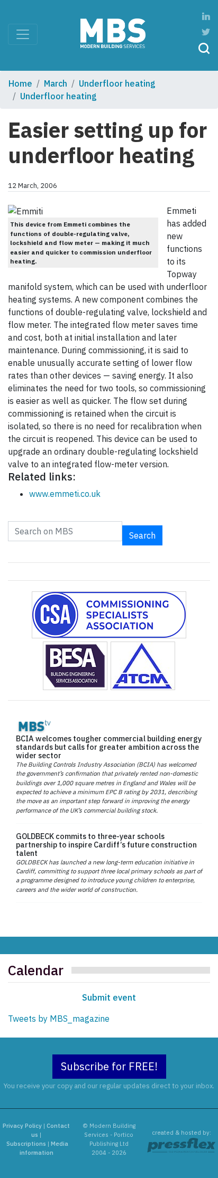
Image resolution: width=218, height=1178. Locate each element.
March (55, 83)
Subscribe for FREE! (109, 1066)
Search (142, 535)
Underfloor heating (117, 83)
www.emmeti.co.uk (65, 493)
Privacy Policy (22, 1125)
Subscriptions (26, 1143)
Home (20, 83)
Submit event (109, 997)
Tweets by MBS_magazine (59, 1018)
